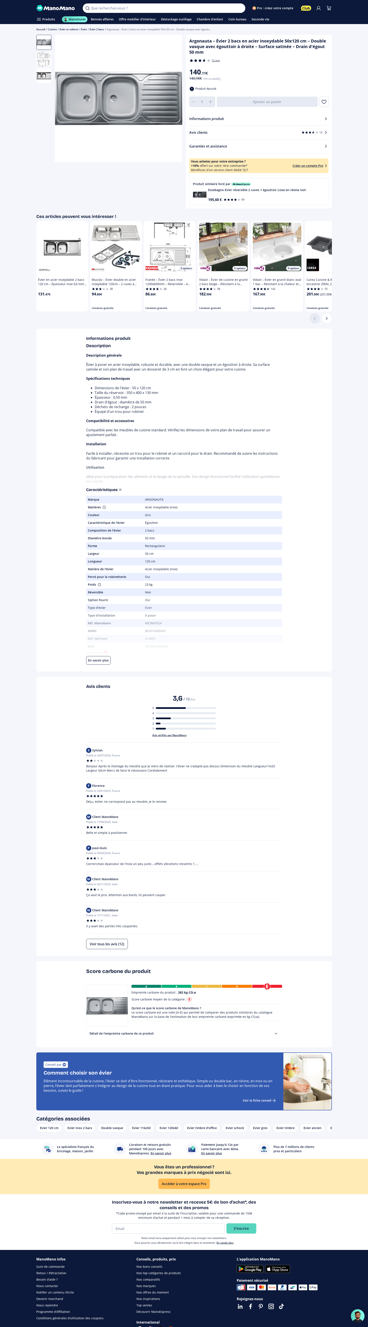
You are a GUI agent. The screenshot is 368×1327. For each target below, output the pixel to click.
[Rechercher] (87, 8)
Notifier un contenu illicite (55, 1292)
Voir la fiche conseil (257, 1100)
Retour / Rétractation (51, 1273)
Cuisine (52, 29)
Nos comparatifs (148, 1279)
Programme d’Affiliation (53, 1312)
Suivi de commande (50, 1267)
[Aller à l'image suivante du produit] (174, 99)
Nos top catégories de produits (158, 1273)
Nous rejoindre (47, 1305)
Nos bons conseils (149, 1267)
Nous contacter (47, 1286)
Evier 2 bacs (97, 29)
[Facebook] (250, 1306)
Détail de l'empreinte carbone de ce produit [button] (122, 1033)
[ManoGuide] (358, 1316)
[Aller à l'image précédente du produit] (63, 99)
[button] (259, 191)
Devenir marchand (49, 1299)
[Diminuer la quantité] (193, 102)
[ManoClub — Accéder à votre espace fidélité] (306, 8)
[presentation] (276, 1033)
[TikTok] (281, 1306)
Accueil (40, 29)
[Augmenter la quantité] (210, 102)
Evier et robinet (69, 29)
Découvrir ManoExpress (153, 1312)
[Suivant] (327, 318)
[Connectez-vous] (318, 8)
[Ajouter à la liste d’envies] (323, 102)
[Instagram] (271, 1306)
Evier (84, 29)
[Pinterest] (260, 1306)
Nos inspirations (148, 1299)
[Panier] (329, 8)
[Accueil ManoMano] (56, 8)
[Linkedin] (240, 1306)
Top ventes (144, 1305)
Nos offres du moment (152, 1292)
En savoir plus (225, 1243)
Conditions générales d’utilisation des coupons (70, 1318)
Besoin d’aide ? (47, 1279)
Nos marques (146, 1286)
